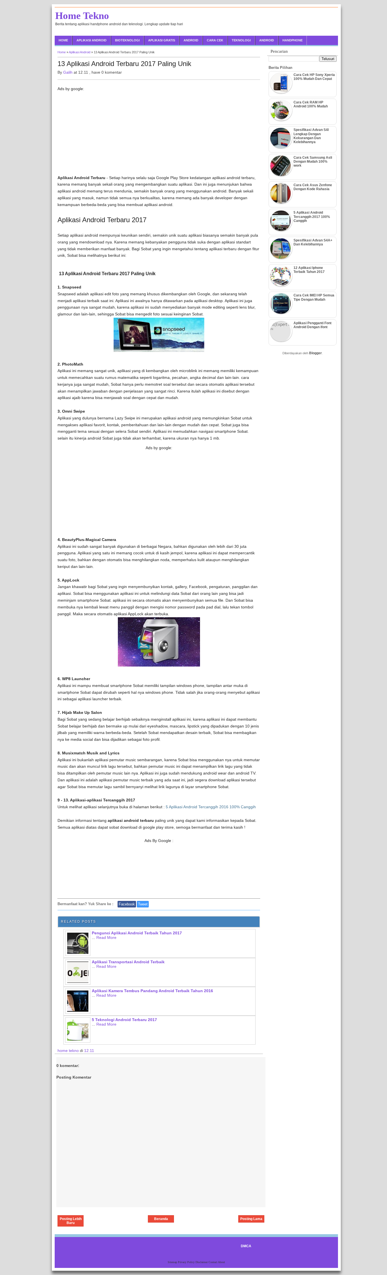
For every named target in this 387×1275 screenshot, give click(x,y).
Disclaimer (202, 1262)
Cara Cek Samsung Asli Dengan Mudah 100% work (313, 162)
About (221, 1262)
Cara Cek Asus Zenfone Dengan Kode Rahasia (313, 187)
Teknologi (241, 40)
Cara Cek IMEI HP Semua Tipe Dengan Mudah (314, 297)
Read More (106, 937)
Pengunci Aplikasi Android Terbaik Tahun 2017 (137, 933)
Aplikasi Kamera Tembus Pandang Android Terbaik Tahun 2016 (152, 990)
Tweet (143, 904)
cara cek (215, 40)
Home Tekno (82, 15)
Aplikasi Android (91, 40)
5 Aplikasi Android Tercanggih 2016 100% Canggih (211, 807)
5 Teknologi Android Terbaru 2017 (124, 1019)
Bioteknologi (127, 40)
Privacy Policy (186, 1262)
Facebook (127, 904)
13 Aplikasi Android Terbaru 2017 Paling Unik (124, 63)
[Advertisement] (159, 135)
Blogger (315, 353)
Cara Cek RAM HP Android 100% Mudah (311, 104)
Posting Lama (251, 1219)
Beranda (161, 1219)
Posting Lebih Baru (71, 1221)
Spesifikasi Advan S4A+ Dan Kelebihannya (313, 242)
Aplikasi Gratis (161, 40)
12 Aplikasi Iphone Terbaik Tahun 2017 (309, 270)
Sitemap (173, 1262)
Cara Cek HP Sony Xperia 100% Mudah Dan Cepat (314, 77)
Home (63, 40)
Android (191, 40)
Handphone (292, 40)
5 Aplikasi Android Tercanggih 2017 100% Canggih (312, 217)
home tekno (69, 1050)
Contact (213, 1262)
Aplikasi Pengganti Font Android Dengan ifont (312, 325)
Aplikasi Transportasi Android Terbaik (128, 962)
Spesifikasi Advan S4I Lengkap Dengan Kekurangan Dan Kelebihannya (311, 136)
